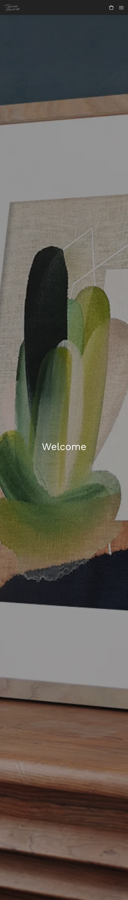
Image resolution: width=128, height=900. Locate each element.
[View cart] (111, 7)
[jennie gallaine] (11, 7)
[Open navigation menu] (121, 7)
